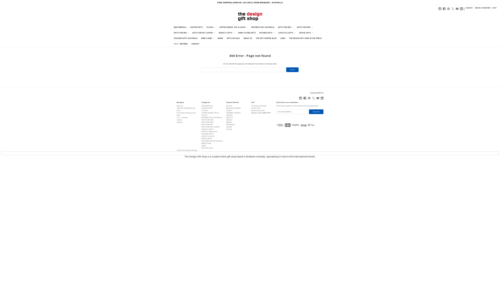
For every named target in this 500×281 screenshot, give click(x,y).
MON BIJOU (230, 125)
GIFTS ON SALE (233, 38)
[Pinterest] (448, 8)
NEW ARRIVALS (180, 27)
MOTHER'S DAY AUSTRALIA (262, 27)
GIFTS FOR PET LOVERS (202, 33)
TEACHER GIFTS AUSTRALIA (186, 38)
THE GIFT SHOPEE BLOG (266, 38)
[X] (452, 8)
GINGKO (229, 115)
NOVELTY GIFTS (225, 33)
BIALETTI (229, 118)
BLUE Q (229, 106)
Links (282, 38)
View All (229, 129)
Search (469, 8)
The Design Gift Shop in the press (305, 38)
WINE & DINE (206, 38)
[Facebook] (444, 8)
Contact (195, 44)
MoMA (220, 38)
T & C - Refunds (181, 44)
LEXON (229, 110)
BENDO (229, 122)
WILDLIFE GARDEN (233, 108)
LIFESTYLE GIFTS (285, 33)
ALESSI (229, 127)
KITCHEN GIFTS (265, 33)
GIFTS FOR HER (284, 27)
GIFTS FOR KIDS (304, 27)
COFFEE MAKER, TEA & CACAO (232, 27)
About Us (247, 38)
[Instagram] (440, 8)
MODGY (229, 120)
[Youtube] (457, 8)
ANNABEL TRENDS (233, 113)
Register (486, 8)
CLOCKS (209, 27)
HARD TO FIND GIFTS (247, 33)
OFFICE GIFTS (305, 33)
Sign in (478, 8)
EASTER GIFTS (196, 27)
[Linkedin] (461, 8)
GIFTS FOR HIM (180, 33)
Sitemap (179, 122)
